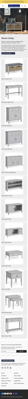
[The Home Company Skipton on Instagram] (8, 368)
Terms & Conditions (18, 378)
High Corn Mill (11, 364)
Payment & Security (6, 380)
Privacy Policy (4, 383)
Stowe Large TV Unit (6, 242)
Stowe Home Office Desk (7, 102)
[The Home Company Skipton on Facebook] (5, 368)
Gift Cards (3, 385)
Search (3, 373)
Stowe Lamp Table (6, 289)
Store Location (17, 375)
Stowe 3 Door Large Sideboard (9, 172)
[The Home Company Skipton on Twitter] (2, 368)
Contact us (3, 375)
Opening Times (4, 378)
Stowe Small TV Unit (6, 219)
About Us (16, 373)
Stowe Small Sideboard (7, 149)
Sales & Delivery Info (19, 383)
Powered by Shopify (19, 396)
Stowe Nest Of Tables (7, 312)
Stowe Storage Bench (7, 78)
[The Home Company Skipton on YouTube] (10, 368)
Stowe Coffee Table (6, 265)
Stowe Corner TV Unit (7, 195)
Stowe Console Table (6, 335)
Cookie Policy (17, 380)
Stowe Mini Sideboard (7, 125)
